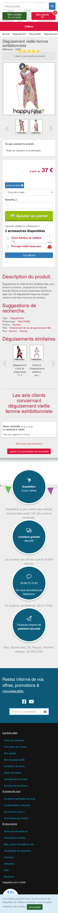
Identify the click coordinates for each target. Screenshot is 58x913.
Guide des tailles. (13, 772)
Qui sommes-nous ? (14, 811)
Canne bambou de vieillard (26, 237)
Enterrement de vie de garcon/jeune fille (30, 327)
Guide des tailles (13, 185)
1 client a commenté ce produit (29, 56)
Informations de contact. (16, 818)
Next (51, 128)
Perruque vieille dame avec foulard (26, 248)
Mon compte (15, 15)
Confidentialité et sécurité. (17, 805)
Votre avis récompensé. (16, 831)
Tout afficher (29, 255)
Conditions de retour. (14, 766)
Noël (6, 870)
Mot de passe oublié (14, 759)
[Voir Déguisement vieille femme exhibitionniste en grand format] (29, 88)
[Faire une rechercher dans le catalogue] (52, 6)
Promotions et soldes (14, 837)
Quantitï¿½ (11, 199)
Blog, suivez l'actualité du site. (19, 844)
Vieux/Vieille (24, 321)
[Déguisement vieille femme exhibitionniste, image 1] (36, 127)
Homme (13, 331)
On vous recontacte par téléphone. (29, 592)
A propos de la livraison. (16, 785)
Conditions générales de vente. (20, 798)
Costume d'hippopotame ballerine (37, 368)
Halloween (9, 863)
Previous (7, 128)
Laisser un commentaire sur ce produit (29, 451)
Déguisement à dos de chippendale (20, 368)
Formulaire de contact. (15, 746)
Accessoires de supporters (17, 850)
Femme (23, 331)
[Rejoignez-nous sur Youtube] (31, 701)
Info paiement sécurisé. (16, 779)
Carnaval (8, 857)
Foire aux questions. (14, 740)
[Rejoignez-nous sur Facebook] (24, 701)
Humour (17, 324)
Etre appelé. (10, 753)
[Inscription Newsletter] (45, 711)
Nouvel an (9, 876)
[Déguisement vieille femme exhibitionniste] (22, 127)
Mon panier (46, 15)
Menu (30, 26)
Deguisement (17, 318)
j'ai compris (34, 907)
